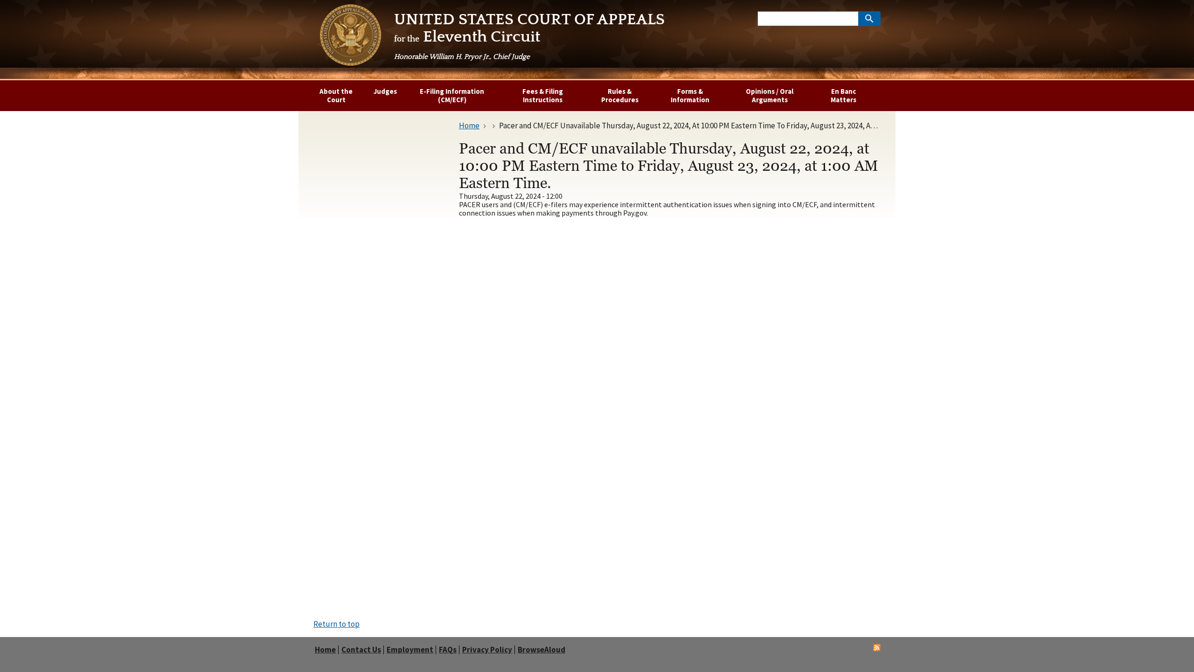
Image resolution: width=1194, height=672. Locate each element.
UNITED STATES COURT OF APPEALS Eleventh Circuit (529, 36)
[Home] (350, 37)
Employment (410, 649)
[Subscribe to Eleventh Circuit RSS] (877, 648)
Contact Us (361, 649)
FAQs (448, 649)
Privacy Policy (487, 649)
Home (325, 649)
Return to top (336, 624)
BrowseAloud (541, 649)
